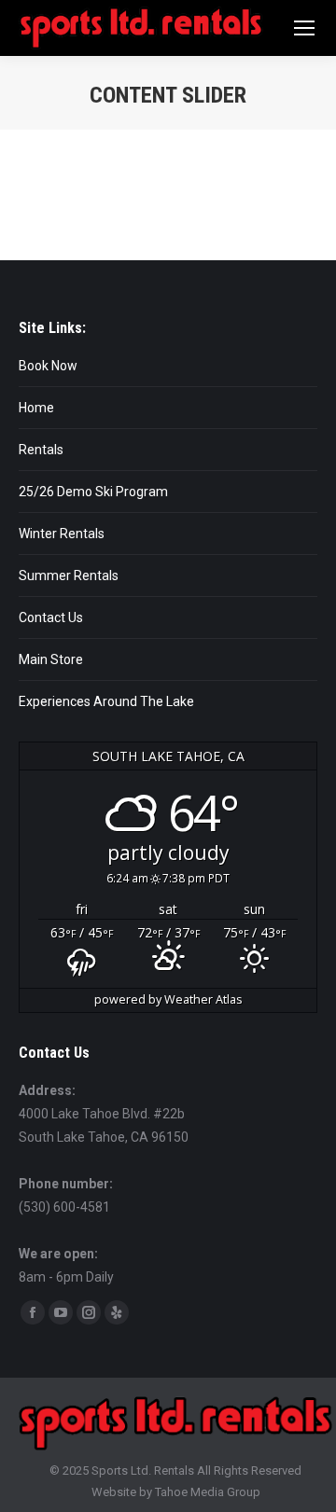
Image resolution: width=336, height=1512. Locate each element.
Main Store (51, 659)
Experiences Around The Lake (106, 701)
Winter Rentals (62, 533)
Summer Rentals (69, 575)
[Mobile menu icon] (304, 28)
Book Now (48, 365)
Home (36, 407)
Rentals (41, 449)
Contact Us (51, 617)
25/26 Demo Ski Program (93, 491)
